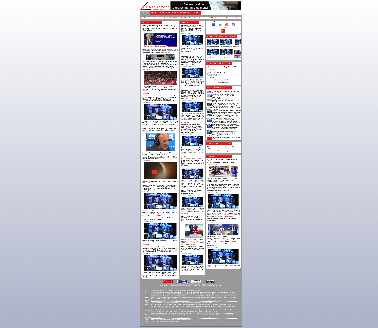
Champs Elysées (209, 297)
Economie (147, 306)
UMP (171, 311)
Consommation (186, 306)
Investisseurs (203, 300)
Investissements (201, 306)
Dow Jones (182, 302)
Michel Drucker (204, 313)
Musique (180, 290)
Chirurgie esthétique (171, 319)
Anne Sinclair (172, 314)
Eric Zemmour (191, 314)
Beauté (152, 319)
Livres (180, 292)
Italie (187, 317)
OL (232, 292)
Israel (195, 317)
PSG (218, 292)
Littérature (196, 292)
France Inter (154, 298)
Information (185, 319)
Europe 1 (184, 297)
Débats (166, 304)
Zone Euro (174, 306)
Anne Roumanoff (223, 313)
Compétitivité (169, 306)
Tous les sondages (223, 82)
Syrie (160, 317)
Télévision (160, 295)
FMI (159, 311)
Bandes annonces (159, 290)
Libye (163, 317)
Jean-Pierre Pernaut (187, 313)
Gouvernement (163, 309)
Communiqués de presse (193, 300)
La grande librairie (163, 298)
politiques (166, 292)
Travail (188, 293)
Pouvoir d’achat (215, 306)
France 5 (219, 297)
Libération (191, 297)
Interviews (202, 287)
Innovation (153, 307)
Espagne (183, 317)
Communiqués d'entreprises (185, 285)
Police (203, 304)
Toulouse (159, 293)
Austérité (180, 306)
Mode (187, 292)
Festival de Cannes (195, 290)
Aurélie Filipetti (212, 309)
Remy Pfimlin (223, 295)
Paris (184, 292)
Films (165, 290)
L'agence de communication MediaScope (174, 12)
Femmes (222, 293)
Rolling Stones (212, 314)
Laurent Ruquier (227, 314)
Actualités (147, 292)
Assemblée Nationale (183, 311)
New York (211, 317)
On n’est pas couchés (231, 297)
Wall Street (201, 302)
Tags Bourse (212, 287)
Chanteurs (158, 321)
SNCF (192, 293)
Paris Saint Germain (224, 292)
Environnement (165, 293)
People (183, 295)
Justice (199, 304)
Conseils (157, 319)
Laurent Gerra (231, 313)
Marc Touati (208, 306)
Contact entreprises (181, 284)
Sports (214, 292)
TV (158, 298)
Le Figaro (173, 297)
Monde (152, 317)
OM (230, 292)
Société (147, 304)
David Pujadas (178, 313)
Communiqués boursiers (181, 300)
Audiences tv (154, 295)
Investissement (193, 306)
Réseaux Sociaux (173, 304)
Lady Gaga (205, 314)
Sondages (229, 304)
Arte (207, 295)
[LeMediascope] (154, 10)
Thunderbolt (212, 77)
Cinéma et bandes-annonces (173, 287)
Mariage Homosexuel (192, 304)
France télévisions (215, 295)
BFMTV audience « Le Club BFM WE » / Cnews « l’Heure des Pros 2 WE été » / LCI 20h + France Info (192, 249)
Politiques (147, 310)
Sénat (176, 311)
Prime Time (173, 295)
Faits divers (176, 292)
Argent (221, 306)
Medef (193, 307)
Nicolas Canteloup (155, 314)
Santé (207, 287)
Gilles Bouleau (171, 313)
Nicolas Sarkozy (194, 309)
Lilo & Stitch (212, 69)
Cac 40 (152, 302)
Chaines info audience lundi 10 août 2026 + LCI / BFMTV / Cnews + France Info (158, 218)
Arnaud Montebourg (207, 311)
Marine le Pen (192, 311)
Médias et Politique (164, 311)
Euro (225, 306)
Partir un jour (213, 75)
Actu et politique (154, 292)
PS (173, 311)
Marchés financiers (168, 302)
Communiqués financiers (170, 300)
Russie (166, 317)
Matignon (227, 309)
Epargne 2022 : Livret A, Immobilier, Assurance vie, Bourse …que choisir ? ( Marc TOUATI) (226, 100)
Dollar (228, 306)
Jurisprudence (222, 304)
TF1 (186, 295)
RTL (187, 297)
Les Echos (197, 297)
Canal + (201, 295)
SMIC (165, 307)
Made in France (215, 293)
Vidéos (172, 285)
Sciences (184, 293)
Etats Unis (171, 317)
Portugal (191, 317)
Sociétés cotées (210, 300)
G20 (156, 311)
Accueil (145, 12)
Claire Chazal (164, 313)
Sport (197, 287)
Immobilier (232, 306)
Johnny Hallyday (196, 313)
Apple (163, 304)
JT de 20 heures (230, 295)
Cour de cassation (214, 304)
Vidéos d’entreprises (219, 300)
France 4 (224, 297)
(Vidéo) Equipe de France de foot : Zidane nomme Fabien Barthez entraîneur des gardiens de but (159, 129)
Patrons (182, 307)
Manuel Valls (178, 309)
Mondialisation (188, 307)
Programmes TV (166, 295)
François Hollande (155, 309)
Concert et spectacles (190, 287)
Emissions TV (176, 298)
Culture (152, 290)
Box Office (169, 290)
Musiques (163, 321)
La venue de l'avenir (214, 74)
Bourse (176, 285)
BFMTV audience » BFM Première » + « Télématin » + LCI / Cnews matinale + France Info (191, 218)
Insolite (180, 293)
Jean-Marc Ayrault (220, 309)
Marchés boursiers (159, 302)
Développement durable (205, 293)
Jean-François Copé (203, 309)
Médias (154, 12)
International (148, 317)
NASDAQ (196, 302)
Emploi (158, 306)
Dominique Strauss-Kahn (181, 314)
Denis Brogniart (215, 313)
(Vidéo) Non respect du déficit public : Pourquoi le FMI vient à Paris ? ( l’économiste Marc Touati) (226, 96)
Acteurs (184, 290)
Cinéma (196, 12)
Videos (182, 287)
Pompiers (207, 304)
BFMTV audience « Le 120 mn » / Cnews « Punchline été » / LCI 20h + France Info (192, 191)
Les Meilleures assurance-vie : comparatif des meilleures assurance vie (226, 138)
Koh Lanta (202, 297)
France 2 (190, 295)
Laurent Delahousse (155, 313)
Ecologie (171, 293)
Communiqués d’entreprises (157, 300)
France (173, 307)
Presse (156, 297)
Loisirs (146, 321)
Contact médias (172, 284)
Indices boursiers (190, 302)
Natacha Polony (198, 314)
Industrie (178, 307)
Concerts (191, 292)
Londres (207, 317)
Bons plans (153, 304)
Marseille (202, 317)
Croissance (153, 306)
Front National (199, 311)
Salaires (169, 307)
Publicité (211, 284)
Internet (185, 304)
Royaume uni (178, 317)
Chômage (163, 306)
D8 (205, 295)
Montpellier (153, 293)
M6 (198, 295)
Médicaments (163, 319)
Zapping (170, 298)
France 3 (195, 295)
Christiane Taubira (186, 309)
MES (163, 307)
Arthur (209, 313)
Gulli (215, 297)
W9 (209, 295)
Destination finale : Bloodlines (217, 72)
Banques (159, 307)
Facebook (180, 304)
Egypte (156, 317)
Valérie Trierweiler (164, 314)
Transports (197, 293)
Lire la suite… (165, 52)
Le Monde (178, 297)
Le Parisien (167, 297)
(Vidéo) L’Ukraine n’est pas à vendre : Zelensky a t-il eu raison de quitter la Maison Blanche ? (226, 111)
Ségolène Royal (219, 314)
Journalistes (161, 297)
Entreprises (167, 285)
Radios (152, 297)
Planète (176, 293)
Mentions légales (204, 284)
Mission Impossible (214, 71)
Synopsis (175, 290)
